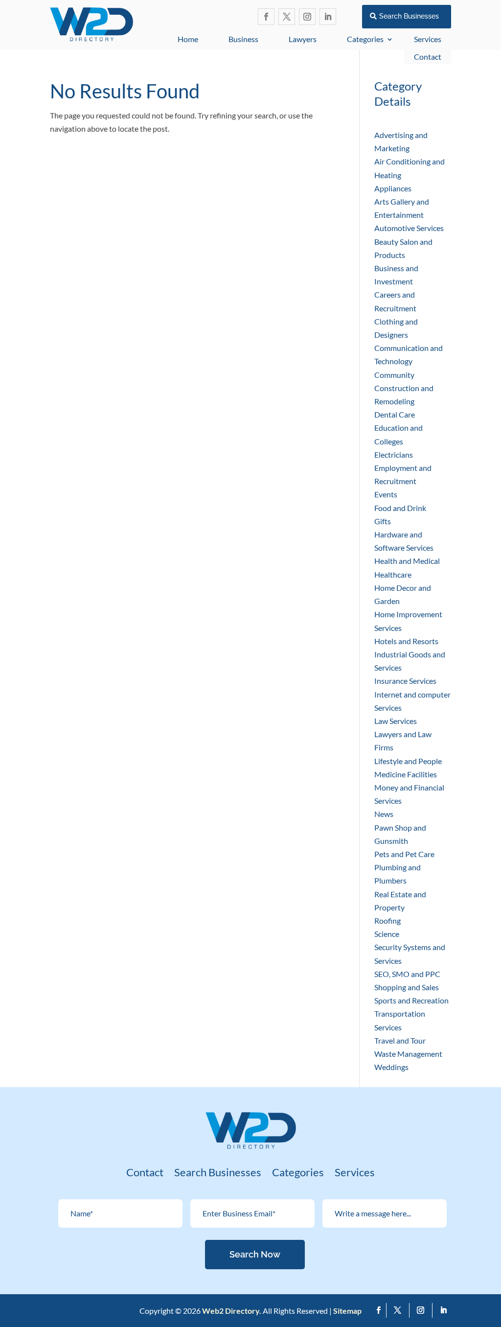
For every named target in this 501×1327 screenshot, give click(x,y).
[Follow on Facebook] (266, 16)
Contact (427, 56)
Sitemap (347, 1310)
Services (355, 1174)
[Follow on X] (286, 16)
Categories (365, 39)
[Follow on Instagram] (307, 16)
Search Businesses (409, 16)
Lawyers (303, 39)
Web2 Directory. (231, 1310)
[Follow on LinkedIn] (327, 16)
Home (188, 39)
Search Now (254, 1254)
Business (243, 39)
